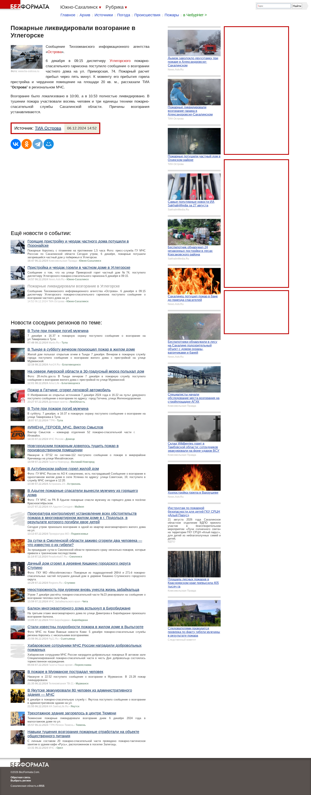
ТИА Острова (48, 128)
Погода (123, 15)
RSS (41, 785)
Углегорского (120, 61)
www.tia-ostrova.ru (28, 71)
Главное (68, 15)
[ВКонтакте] (16, 144)
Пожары (172, 15)
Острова (55, 52)
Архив (85, 15)
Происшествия (147, 15)
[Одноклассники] (27, 144)
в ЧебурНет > (195, 15)
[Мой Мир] (49, 144)
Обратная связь (20, 777)
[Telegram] (38, 144)
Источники (104, 15)
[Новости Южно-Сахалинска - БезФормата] (25, 5)
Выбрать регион (21, 780)
